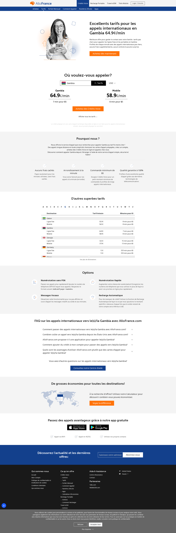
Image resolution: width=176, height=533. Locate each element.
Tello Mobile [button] (123, 3)
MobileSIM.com (95, 488)
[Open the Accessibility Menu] (4, 505)
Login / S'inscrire (137, 3)
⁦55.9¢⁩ (101, 221)
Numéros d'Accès (85, 9)
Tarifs (64, 480)
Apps (96, 9)
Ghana (49, 257)
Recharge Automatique (111, 295)
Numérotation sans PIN (53, 280)
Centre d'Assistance (96, 475)
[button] (83, 3)
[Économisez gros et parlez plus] (60, 399)
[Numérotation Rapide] (93, 282)
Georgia (50, 238)
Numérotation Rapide (110, 280)
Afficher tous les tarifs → (88, 116)
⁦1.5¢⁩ (101, 250)
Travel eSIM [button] (111, 3)
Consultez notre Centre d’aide (88, 368)
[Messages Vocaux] (34, 297)
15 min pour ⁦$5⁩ (127, 241)
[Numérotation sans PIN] (34, 282)
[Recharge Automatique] (93, 297)
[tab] (42, 207)
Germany (50, 247)
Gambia (50, 228)
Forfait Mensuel (54, 9)
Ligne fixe (50, 221)
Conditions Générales (38, 485)
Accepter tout (95, 524)
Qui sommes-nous (37, 488)
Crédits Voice (64, 475)
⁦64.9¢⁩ (101, 231)
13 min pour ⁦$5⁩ (127, 243)
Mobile (49, 224)
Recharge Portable (66, 497)
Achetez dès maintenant (104, 53)
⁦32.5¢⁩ (101, 241)
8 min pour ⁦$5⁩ (128, 221)
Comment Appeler (70, 9)
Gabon (49, 218)
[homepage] (41, 3)
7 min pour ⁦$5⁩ (128, 231)
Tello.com (93, 485)
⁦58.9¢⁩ (101, 234)
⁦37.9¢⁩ (101, 243)
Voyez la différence (102, 403)
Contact (92, 478)
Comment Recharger (69, 502)
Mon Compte (35, 478)
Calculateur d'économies (70, 494)
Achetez (36, 9)
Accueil (33, 475)
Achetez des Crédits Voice (88, 108)
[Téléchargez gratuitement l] (76, 427)
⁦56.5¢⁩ (101, 224)
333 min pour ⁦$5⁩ (127, 250)
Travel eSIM (64, 505)
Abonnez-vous (133, 454)
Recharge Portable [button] (97, 3)
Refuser (81, 524)
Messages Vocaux (50, 295)
